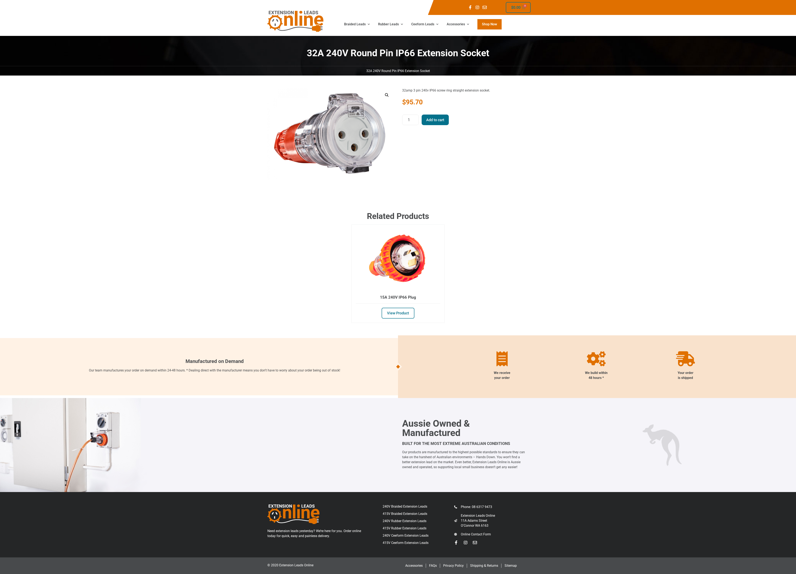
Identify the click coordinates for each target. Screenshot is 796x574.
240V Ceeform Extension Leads (405, 535)
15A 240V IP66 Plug (398, 297)
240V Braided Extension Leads (405, 506)
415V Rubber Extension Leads (404, 528)
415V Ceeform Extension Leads (405, 543)
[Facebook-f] (470, 7)
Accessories (456, 24)
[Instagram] (477, 7)
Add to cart (435, 120)
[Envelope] (485, 7)
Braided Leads (355, 24)
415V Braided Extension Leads (405, 514)
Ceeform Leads (422, 24)
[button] (387, 95)
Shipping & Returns (484, 566)
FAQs (433, 566)
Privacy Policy (453, 566)
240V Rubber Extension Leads (404, 521)
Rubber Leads (388, 24)
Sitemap (511, 566)
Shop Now (489, 24)
